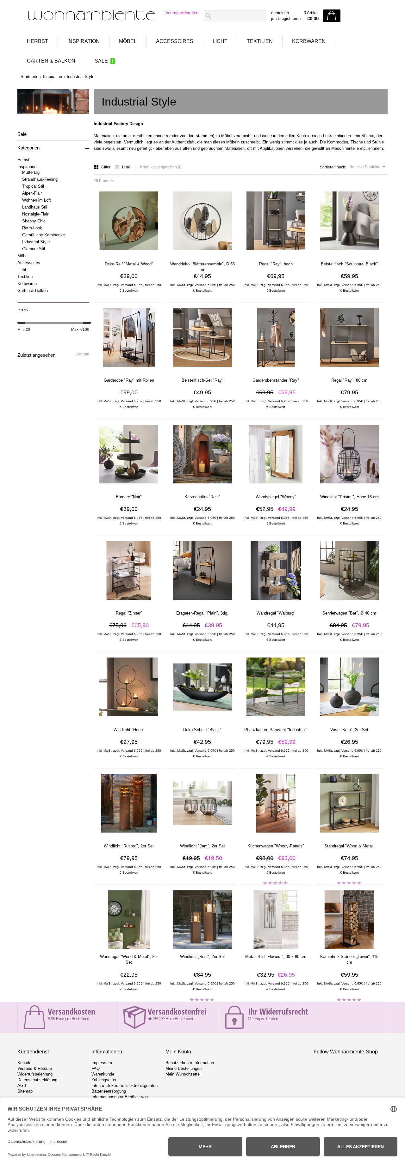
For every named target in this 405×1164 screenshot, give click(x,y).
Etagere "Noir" (129, 496)
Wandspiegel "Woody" (276, 496)
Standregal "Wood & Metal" (349, 846)
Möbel (128, 41)
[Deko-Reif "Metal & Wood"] (128, 252)
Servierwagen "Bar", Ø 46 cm (349, 613)
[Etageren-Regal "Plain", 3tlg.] (202, 601)
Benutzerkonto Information (189, 1062)
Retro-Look (32, 228)
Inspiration (83, 41)
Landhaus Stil (34, 207)
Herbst (37, 41)
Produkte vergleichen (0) (161, 167)
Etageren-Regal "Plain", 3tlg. (202, 613)
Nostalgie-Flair (35, 214)
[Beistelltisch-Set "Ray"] (202, 368)
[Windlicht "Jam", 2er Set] (202, 834)
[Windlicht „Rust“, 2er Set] (202, 951)
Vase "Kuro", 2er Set (349, 729)
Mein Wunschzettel (183, 1074)
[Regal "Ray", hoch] (276, 252)
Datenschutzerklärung (37, 1079)
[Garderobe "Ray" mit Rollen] (128, 368)
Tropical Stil (33, 186)
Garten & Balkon (51, 61)
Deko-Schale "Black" (202, 729)
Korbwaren (309, 41)
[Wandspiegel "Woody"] (276, 485)
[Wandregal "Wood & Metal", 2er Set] (128, 951)
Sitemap (25, 1091)
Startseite (29, 76)
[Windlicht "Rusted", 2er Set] (128, 834)
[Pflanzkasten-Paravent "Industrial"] (276, 718)
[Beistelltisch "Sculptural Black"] (349, 252)
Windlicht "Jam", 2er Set (202, 846)
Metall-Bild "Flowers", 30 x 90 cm (275, 956)
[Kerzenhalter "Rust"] (202, 485)
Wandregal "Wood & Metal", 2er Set (129, 959)
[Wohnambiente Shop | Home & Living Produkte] (89, 16)
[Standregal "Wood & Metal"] (349, 834)
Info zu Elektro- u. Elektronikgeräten (124, 1085)
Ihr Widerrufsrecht (278, 1011)
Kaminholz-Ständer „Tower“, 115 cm (349, 959)
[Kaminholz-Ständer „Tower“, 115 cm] (349, 951)
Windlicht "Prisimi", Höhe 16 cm (349, 496)
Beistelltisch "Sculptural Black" (349, 264)
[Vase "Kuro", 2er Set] (349, 718)
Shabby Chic (34, 221)
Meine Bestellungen (183, 1068)
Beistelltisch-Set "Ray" (202, 380)
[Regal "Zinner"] (128, 601)
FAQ (95, 1068)
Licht (220, 41)
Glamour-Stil (33, 248)
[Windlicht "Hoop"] (128, 718)
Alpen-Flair (32, 193)
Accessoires (174, 41)
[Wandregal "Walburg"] (276, 601)
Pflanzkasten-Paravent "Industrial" (275, 729)
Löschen (81, 354)
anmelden (280, 12)
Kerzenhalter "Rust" (202, 496)
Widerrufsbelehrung (35, 1074)
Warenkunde (102, 1074)
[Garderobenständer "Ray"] (276, 368)
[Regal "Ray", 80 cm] (349, 368)
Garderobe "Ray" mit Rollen (129, 380)
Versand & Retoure (34, 1068)
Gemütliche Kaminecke (43, 235)
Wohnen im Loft (36, 200)
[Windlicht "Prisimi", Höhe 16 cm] (349, 485)
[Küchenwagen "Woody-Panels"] (276, 834)
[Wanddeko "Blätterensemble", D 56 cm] (202, 252)
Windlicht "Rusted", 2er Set (129, 846)
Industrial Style (80, 76)
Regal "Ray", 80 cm (349, 380)
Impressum (101, 1062)
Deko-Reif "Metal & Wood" (129, 264)
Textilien (260, 41)
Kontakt (24, 1062)
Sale (101, 61)
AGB (21, 1085)
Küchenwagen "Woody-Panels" (275, 846)
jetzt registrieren (286, 18)
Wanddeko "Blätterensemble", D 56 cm (202, 267)
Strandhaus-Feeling (40, 179)
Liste (126, 167)
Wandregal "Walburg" (276, 613)
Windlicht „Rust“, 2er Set (202, 956)
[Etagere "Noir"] (128, 485)
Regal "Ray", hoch (276, 264)
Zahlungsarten (104, 1079)
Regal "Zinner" (129, 613)
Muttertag (31, 172)
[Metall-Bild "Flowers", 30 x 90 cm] (276, 951)
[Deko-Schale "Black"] (202, 718)
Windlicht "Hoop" (129, 729)
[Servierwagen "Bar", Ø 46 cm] (349, 601)
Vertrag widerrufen (181, 12)
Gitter (106, 167)
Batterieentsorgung (108, 1091)
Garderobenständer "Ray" (275, 380)
